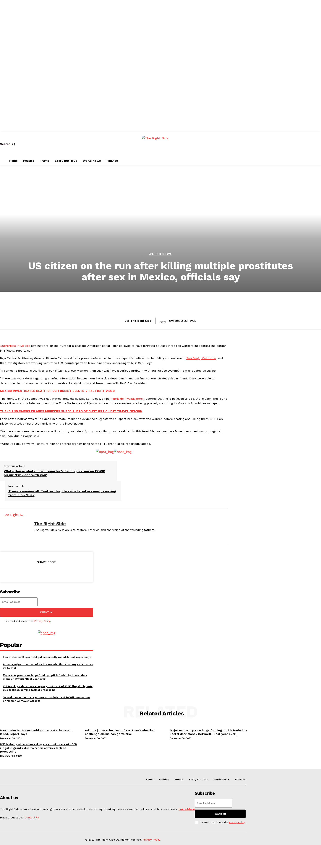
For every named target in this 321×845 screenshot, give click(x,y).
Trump (178, 779)
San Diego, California (201, 358)
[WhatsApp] (60, 571)
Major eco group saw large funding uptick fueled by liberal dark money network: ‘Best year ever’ (208, 732)
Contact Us (32, 817)
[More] (73, 571)
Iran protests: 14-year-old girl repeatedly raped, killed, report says (47, 656)
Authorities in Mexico (15, 346)
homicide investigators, (127, 398)
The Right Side (141, 320)
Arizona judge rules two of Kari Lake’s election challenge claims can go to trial (120, 732)
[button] (8, 144)
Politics (164, 779)
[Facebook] (20, 571)
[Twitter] (33, 571)
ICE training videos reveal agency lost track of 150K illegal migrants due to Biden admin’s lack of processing (38, 748)
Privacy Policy (42, 621)
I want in (46, 612)
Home (149, 779)
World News (160, 254)
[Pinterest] (46, 571)
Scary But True (198, 779)
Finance (240, 779)
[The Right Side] (14, 526)
